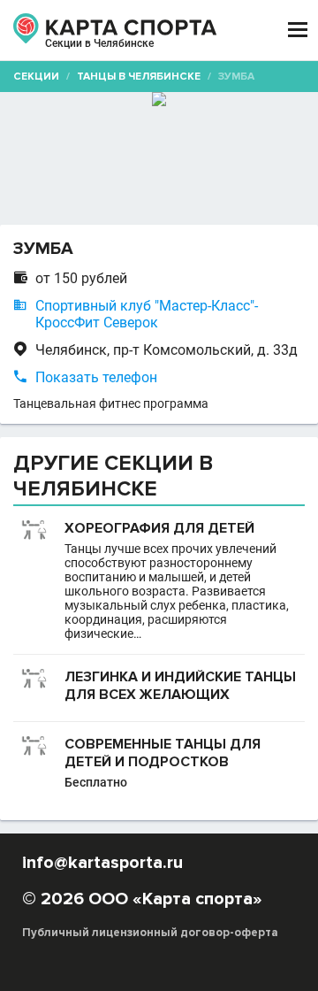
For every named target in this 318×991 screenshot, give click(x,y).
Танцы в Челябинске (139, 76)
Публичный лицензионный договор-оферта (150, 933)
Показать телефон (96, 377)
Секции (36, 76)
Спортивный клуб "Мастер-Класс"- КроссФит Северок (146, 314)
